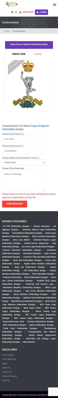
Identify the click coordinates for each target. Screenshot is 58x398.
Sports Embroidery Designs (41, 325)
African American (41, 226)
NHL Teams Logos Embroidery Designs (33, 318)
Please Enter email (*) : (13, 146)
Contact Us (7, 372)
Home (6, 31)
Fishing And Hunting (12, 277)
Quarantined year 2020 (13, 321)
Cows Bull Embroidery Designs (27, 260)
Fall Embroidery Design (35, 270)
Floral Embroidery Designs (36, 277)
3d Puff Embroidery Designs (16, 226)
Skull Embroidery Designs (14, 325)
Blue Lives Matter (21, 240)
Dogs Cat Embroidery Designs (30, 267)
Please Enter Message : (13, 168)
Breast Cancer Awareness (36, 243)
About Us (6, 368)
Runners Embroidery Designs (40, 321)
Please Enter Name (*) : (13, 134)
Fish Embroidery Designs (43, 274)
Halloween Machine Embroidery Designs (22, 287)
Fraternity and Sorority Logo (39, 284)
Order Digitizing (9, 359)
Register (27, 12)
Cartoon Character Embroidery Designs (22, 250)
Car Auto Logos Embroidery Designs (38, 246)
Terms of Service (9, 376)
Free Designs (8, 355)
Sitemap (6, 380)
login (42, 12)
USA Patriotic (29, 342)
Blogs (4, 363)
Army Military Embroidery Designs (27, 233)
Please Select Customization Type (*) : (21, 158)
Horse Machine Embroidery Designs (31, 294)
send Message (14, 203)
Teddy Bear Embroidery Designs (20, 328)
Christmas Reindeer (32, 253)
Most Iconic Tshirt (32, 308)
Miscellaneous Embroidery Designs (27, 301)
